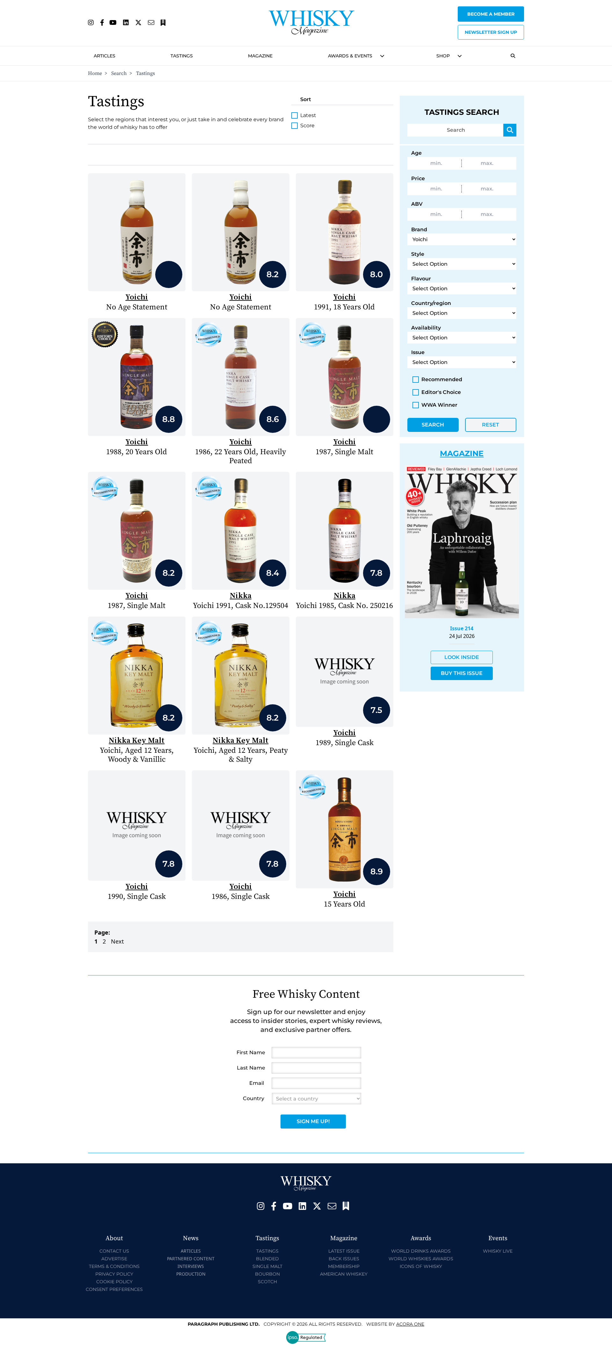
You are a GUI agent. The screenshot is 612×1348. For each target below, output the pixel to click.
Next (117, 941)
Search (119, 73)
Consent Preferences (114, 1289)
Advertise (114, 1259)
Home (95, 73)
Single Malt (267, 1266)
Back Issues (344, 1259)
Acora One (410, 1324)
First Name (251, 1052)
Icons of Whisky (421, 1266)
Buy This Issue (462, 673)
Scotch (267, 1282)
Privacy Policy (114, 1274)
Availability (426, 328)
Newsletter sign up (491, 32)
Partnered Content (191, 1258)
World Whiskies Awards (421, 1259)
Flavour (421, 279)
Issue (418, 352)
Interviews (191, 1266)
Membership (344, 1266)
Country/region (431, 303)
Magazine (260, 56)
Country (253, 1098)
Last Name (251, 1068)
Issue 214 (461, 628)
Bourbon (267, 1274)
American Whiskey (344, 1274)
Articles (104, 56)
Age (416, 153)
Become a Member (490, 14)
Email (256, 1083)
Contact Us (114, 1251)
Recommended (441, 379)
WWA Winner (439, 405)
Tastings (182, 56)
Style (417, 254)
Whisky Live (498, 1251)
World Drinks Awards (421, 1251)
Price (418, 178)
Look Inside (461, 657)
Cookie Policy (114, 1282)
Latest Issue (344, 1251)
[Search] (509, 130)
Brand (419, 229)
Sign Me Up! (313, 1121)
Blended (267, 1259)
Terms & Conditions (114, 1266)
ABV (417, 204)
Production (191, 1274)
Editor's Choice (441, 392)
